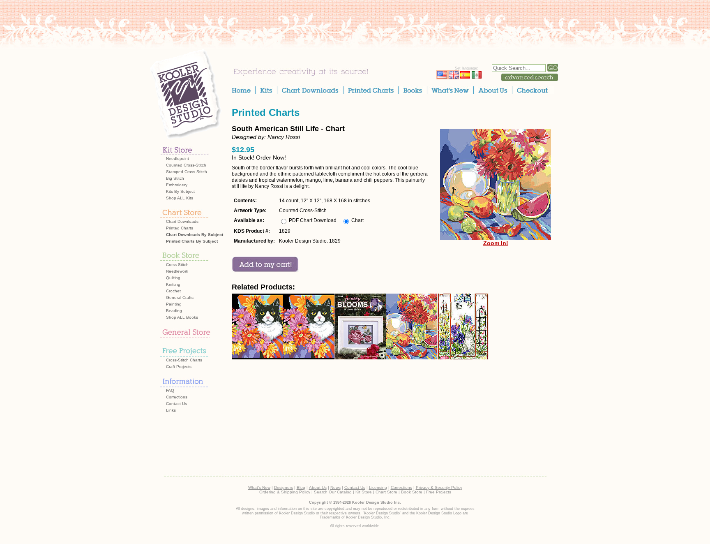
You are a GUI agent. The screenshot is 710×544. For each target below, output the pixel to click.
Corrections (176, 397)
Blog (301, 487)
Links (171, 410)
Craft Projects (178, 366)
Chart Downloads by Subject (194, 234)
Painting (174, 304)
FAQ (170, 390)
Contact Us (176, 403)
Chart (357, 220)
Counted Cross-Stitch (186, 165)
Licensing (378, 487)
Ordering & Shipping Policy (284, 492)
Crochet (173, 291)
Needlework (177, 271)
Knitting (173, 284)
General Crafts (180, 297)
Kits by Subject (180, 191)
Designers (283, 487)
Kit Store (363, 492)
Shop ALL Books (182, 317)
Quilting (173, 277)
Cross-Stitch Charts (184, 360)
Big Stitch (175, 178)
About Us (318, 487)
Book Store (411, 492)
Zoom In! (495, 243)
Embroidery (176, 185)
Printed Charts (179, 228)
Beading (174, 310)
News (335, 487)
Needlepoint (177, 158)
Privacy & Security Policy (439, 487)
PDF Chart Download (313, 220)
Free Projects (438, 492)
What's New (259, 487)
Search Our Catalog (333, 492)
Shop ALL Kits (179, 198)
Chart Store (386, 492)
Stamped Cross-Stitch (186, 171)
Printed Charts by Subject (192, 241)
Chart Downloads (182, 221)
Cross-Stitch (177, 264)
